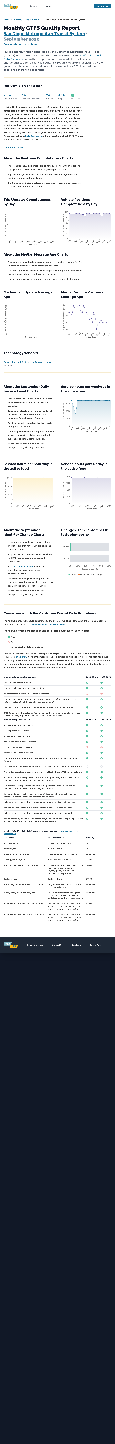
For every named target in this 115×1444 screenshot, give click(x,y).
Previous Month (13, 44)
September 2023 (34, 19)
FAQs (48, 6)
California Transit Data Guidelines (48, 624)
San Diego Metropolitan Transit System (44, 33)
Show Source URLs (15, 147)
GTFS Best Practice (23, 566)
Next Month (31, 44)
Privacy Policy (96, 945)
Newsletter (76, 945)
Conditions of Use (35, 945)
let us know (21, 656)
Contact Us (102, 6)
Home (7, 19)
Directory (33, 6)
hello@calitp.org (33, 136)
